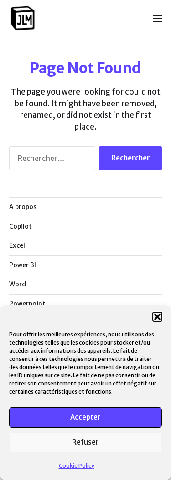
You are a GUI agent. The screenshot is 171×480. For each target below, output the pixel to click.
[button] (157, 316)
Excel (17, 245)
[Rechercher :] (50, 160)
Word (17, 284)
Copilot (20, 226)
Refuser (85, 442)
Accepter (85, 417)
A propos (22, 207)
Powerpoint (27, 304)
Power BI (22, 265)
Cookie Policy (76, 465)
